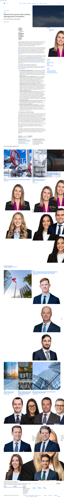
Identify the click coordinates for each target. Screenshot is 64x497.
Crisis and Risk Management (51, 70)
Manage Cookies (31, 495)
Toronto (34, 487)
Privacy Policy (25, 495)
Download (25, 136)
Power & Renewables (50, 62)
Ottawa (44, 487)
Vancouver (34, 488)
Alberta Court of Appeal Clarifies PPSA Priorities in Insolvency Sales (39, 180)
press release (22, 49)
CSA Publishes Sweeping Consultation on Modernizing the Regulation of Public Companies (44, 392)
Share (20, 136)
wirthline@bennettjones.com (24, 143)
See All (18, 146)
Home (5, 10)
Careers (41, 3)
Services (24, 3)
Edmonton (39, 487)
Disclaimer (36, 495)
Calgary (24, 487)
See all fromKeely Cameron (8, 265)
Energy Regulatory (50, 65)
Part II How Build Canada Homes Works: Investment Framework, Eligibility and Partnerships (24, 392)
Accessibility (31, 496)
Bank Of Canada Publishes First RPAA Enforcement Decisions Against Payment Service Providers (45, 272)
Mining (48, 63)
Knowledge (34, 3)
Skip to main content (3, 0)
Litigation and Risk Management (52, 72)
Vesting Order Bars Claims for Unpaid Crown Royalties (17, 179)
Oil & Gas (48, 61)
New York (39, 488)
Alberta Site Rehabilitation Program (34, 60)
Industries (29, 3)
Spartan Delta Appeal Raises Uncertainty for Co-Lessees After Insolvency (53, 174)
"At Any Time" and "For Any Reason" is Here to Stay (9, 392)
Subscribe (30, 136)
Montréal (44, 488)
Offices (45, 3)
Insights (7, 10)
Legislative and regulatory (51, 71)
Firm (38, 3)
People (21, 3)
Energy (48, 64)
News (20, 487)
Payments (35, 496)
